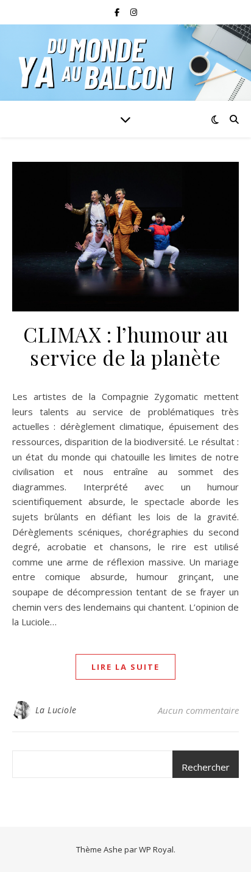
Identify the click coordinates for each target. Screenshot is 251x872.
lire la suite (125, 666)
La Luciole (56, 710)
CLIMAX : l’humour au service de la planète (125, 346)
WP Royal (156, 849)
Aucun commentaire (198, 710)
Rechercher (206, 767)
